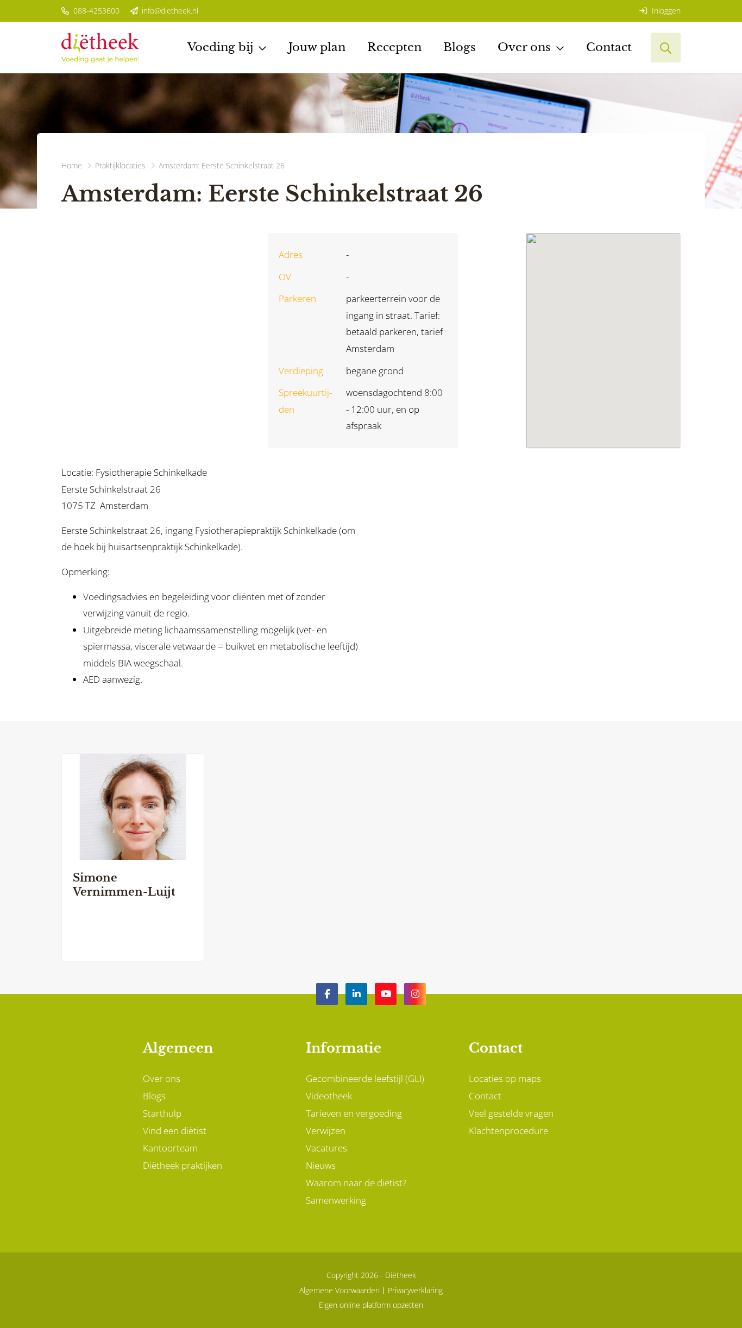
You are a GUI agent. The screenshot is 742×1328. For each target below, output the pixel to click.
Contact (609, 47)
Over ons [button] (524, 47)
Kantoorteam (170, 1148)
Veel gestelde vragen (511, 1113)
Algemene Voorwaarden (339, 1290)
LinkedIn (356, 994)
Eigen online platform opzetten (371, 1305)
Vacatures (326, 1148)
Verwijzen (325, 1130)
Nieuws (321, 1165)
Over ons (161, 1078)
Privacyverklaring (415, 1290)
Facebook (327, 994)
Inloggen (665, 10)
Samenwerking (336, 1200)
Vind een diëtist (174, 1130)
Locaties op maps (505, 1078)
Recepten (394, 47)
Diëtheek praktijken (182, 1165)
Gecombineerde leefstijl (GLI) (365, 1078)
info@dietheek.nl (169, 10)
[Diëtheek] (100, 47)
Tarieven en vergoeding (354, 1113)
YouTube (386, 994)
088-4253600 (95, 10)
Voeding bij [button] (220, 47)
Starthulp (162, 1113)
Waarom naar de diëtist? (356, 1182)
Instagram (415, 994)
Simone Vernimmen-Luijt (124, 884)
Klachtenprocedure (508, 1130)
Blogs (459, 47)
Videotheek (329, 1096)
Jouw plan (316, 47)
